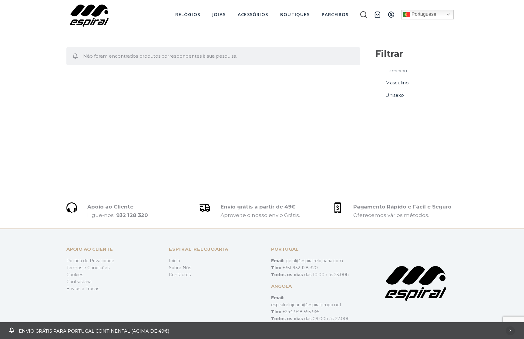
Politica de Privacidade (90, 260)
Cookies (74, 274)
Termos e (76, 267)
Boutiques (295, 14)
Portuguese (423, 14)
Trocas (92, 288)
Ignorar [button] (510, 330)
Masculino (397, 83)
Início (174, 260)
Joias (219, 14)
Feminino (396, 70)
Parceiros (335, 14)
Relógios (187, 14)
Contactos (180, 274)
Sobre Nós (180, 267)
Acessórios (253, 14)
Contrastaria (79, 281)
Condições (98, 267)
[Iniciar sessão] (391, 15)
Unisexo (394, 95)
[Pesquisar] (363, 14)
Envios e (76, 288)
